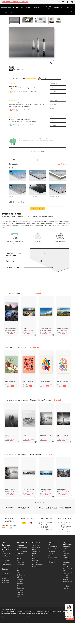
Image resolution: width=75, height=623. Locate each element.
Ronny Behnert (46, 437)
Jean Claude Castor (64, 491)
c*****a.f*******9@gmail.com (20, 91)
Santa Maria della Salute (46, 435)
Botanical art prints (67, 583)
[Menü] (72, 605)
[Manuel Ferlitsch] (11, 68)
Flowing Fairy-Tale (11, 328)
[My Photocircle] (67, 2)
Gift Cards (35, 567)
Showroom (21, 554)
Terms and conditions (18, 617)
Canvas (34, 562)
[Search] (72, 12)
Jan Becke (27, 491)
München (51, 562)
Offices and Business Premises (21, 588)
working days (17, 202)
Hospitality (21, 592)
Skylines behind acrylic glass (68, 569)
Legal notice (6, 565)
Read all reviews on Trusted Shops (51, 78)
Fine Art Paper (37, 565)
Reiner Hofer (10, 437)
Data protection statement (6, 560)
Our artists (21, 562)
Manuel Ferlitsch (20, 69)
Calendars (36, 545)
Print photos (21, 560)
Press (19, 556)
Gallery (19, 558)
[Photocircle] (10, 7)
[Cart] (72, 2)
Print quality (13, 164)
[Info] (11, 171)
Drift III (25, 435)
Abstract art (67, 560)
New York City (52, 549)
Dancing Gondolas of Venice (46, 490)
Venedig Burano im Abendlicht (63, 490)
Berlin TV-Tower (62, 435)
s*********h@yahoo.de (18, 125)
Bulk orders (21, 575)
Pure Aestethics (62, 328)
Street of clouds (45, 328)
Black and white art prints (66, 549)
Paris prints (51, 551)
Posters (35, 556)
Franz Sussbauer (46, 491)
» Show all (37, 293)
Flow (24, 328)
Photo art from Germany (66, 555)
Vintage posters (65, 578)
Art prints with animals (68, 574)
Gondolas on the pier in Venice (29, 490)
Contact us (6, 545)
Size (10, 157)
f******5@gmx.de (17, 110)
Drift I (7, 435)
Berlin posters (52, 547)
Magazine (20, 565)
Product (12, 168)
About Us (20, 545)
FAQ (3, 551)
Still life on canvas (66, 587)
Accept (70, 618)
